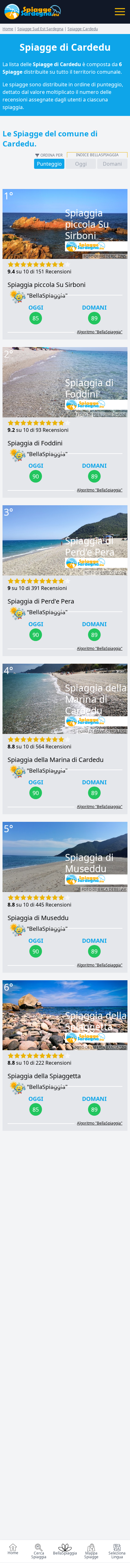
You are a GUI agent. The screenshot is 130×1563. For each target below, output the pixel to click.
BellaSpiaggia (65, 1553)
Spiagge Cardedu (83, 28)
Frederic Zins (112, 256)
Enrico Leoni (113, 572)
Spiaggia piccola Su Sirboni (47, 284)
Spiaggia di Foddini (35, 443)
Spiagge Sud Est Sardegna (40, 28)
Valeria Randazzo (108, 1047)
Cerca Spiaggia (38, 1555)
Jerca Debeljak (112, 889)
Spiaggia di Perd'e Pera (41, 601)
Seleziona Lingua (117, 1555)
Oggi (81, 163)
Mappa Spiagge (91, 1555)
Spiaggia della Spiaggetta (44, 1076)
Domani (112, 163)
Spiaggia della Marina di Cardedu (55, 759)
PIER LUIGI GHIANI (109, 414)
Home (13, 1552)
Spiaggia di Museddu (38, 917)
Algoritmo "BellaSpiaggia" (99, 332)
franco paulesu (110, 731)
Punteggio (49, 163)
